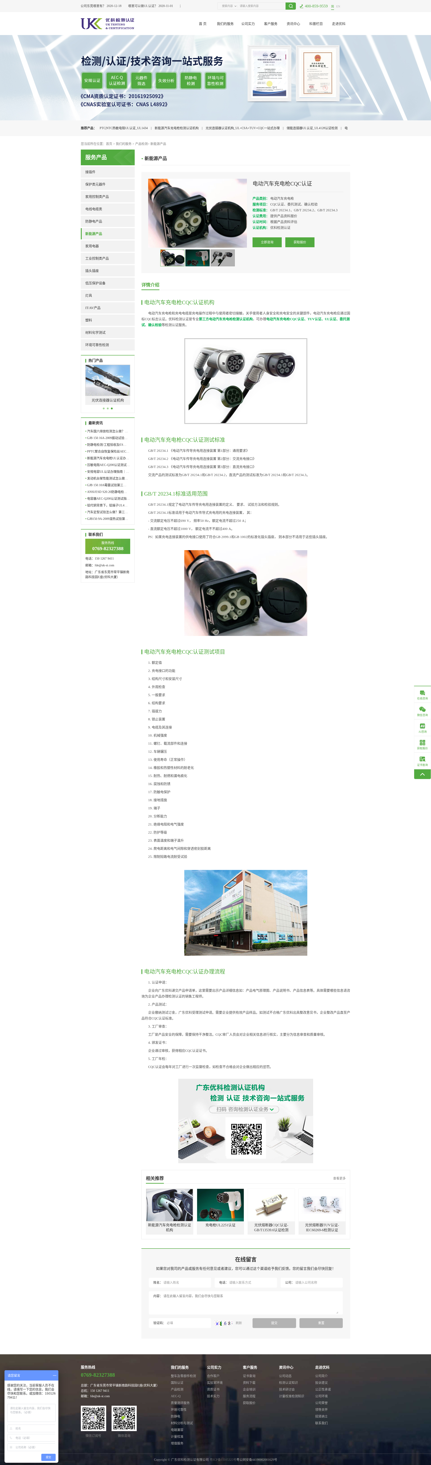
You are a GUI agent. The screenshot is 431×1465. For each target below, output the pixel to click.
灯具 (88, 295)
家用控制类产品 (97, 197)
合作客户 (213, 1376)
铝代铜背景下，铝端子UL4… (106, 505)
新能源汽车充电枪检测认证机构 (177, 128)
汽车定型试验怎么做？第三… (106, 512)
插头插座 (92, 271)
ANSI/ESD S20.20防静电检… (106, 492)
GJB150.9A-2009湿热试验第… (106, 519)
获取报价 (300, 242)
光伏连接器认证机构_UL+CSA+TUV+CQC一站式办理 (243, 128)
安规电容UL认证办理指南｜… (107, 471)
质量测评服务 (180, 1403)
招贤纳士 (321, 1416)
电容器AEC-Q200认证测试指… (107, 498)
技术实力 (213, 1396)
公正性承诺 (323, 1389)
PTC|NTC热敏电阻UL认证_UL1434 (124, 128)
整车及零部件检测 (183, 1376)
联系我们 (321, 1423)
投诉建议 (321, 1382)
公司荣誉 (321, 1403)
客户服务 (270, 24)
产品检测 (141, 144)
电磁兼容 (177, 1430)
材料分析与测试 (182, 1423)
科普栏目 (316, 24)
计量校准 (177, 1436)
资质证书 (213, 1389)
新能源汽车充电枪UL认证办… (107, 458)
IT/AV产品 (93, 308)
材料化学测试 (95, 332)
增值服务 (177, 1443)
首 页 (203, 24)
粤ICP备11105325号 (223, 1459)
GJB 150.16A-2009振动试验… (106, 438)
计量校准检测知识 (291, 1396)
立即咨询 (267, 242)
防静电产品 (93, 221)
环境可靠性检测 (97, 345)
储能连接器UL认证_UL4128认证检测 (312, 128)
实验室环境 (215, 1382)
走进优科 (338, 24)
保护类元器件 (95, 184)
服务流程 (249, 1396)
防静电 (175, 1416)
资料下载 (249, 1382)
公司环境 (321, 1396)
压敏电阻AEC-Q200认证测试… (107, 465)
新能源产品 (158, 144)
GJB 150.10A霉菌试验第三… (105, 485)
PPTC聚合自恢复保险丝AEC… (107, 451)
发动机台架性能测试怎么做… (106, 478)
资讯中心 (293, 24)
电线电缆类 (93, 209)
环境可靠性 (179, 1409)
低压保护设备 (95, 283)
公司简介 (321, 1376)
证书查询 (249, 1376)
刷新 (238, 1323)
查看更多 (339, 1178)
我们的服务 (225, 24)
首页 (109, 144)
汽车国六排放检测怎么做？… (106, 431)
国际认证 (177, 1382)
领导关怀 (321, 1409)
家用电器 (92, 246)
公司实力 (248, 24)
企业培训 (249, 1389)
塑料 (88, 320)
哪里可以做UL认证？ (129, 6)
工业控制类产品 (97, 258)
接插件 (90, 172)
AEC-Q (175, 1396)
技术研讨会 (287, 1389)
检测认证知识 (288, 1382)
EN (338, 6)
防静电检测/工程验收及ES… (105, 444)
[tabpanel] (107, 388)
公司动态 (285, 1376)
